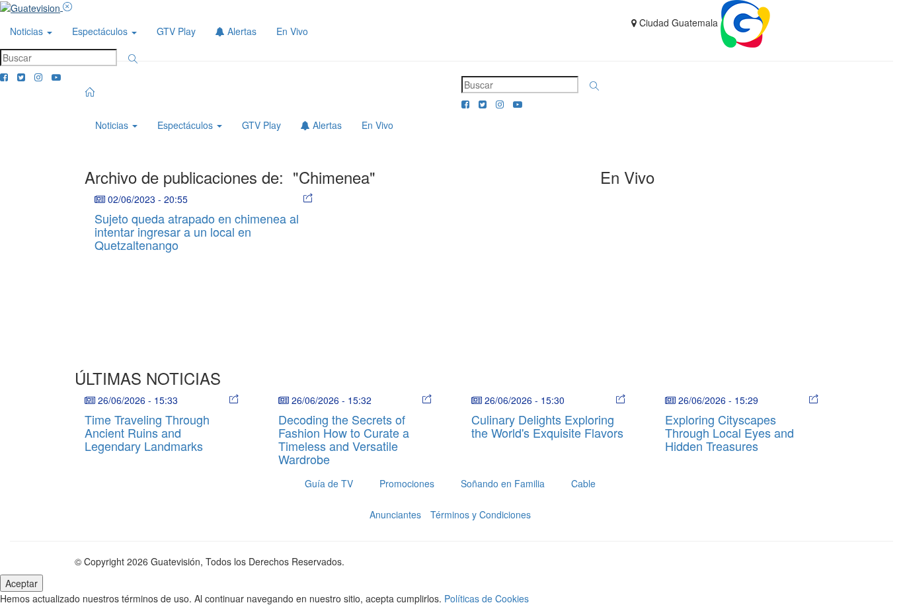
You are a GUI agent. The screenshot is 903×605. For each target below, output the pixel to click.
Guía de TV (329, 483)
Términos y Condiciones (480, 514)
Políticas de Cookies (486, 598)
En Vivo (292, 31)
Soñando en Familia (503, 483)
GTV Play (176, 31)
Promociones (406, 483)
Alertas (240, 31)
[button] (133, 59)
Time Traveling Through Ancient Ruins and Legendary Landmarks (147, 432)
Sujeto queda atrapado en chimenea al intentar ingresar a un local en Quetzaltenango (197, 231)
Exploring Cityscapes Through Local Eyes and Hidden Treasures (729, 432)
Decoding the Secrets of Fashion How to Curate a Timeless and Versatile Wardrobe (343, 439)
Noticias (28, 31)
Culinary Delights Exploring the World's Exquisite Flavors (547, 426)
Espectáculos (101, 31)
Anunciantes (395, 514)
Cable (583, 483)
